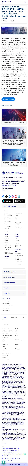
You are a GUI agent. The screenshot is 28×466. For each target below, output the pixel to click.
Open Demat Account (14, 464)
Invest (6, 211)
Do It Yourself (18, 253)
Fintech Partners (8, 247)
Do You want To (18, 250)
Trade (6, 234)
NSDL (9, 460)
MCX (13, 458)
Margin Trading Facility (8, 239)
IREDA (4, 339)
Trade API (7, 249)
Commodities (7, 245)
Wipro (16, 335)
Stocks (6, 231)
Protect (7, 256)
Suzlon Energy (18, 339)
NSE (3, 458)
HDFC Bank (5, 355)
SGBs (16, 215)
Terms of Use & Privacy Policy (9, 448)
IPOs (23, 317)
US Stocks (7, 228)
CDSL (4, 346)
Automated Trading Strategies (9, 253)
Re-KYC (17, 240)
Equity (6, 213)
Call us (4, 190)
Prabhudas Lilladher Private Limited (12, 177)
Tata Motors (17, 328)
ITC (16, 333)
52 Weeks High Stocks (7, 331)
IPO (5, 223)
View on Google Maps (8, 185)
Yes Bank (17, 342)
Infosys (16, 344)
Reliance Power (6, 359)
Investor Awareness (7, 454)
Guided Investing (19, 255)
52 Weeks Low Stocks (7, 335)
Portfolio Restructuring (18, 227)
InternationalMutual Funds (8, 221)
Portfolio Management (18, 258)
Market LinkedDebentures (18, 223)
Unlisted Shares (8, 226)
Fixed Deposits (18, 213)
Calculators (6, 324)
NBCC (16, 346)
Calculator (17, 243)
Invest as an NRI (18, 261)
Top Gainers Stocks (7, 328)
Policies (4, 450)
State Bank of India (7, 342)
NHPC (16, 331)
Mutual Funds (8, 217)
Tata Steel (5, 348)
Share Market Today (18, 246)
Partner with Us (18, 264)
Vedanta (4, 357)
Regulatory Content (7, 452)
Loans (16, 238)
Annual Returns (18, 454)
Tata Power (17, 348)
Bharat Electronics (6, 353)
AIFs (16, 220)
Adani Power (5, 344)
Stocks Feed (5, 337)
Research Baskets (8, 215)
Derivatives (7, 236)
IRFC (4, 351)
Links (3, 446)
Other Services (17, 235)
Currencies (7, 242)
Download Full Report (8, 99)
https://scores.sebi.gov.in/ (8, 392)
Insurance (7, 258)
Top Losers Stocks (6, 333)
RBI (18, 458)
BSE (8, 458)
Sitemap (4, 455)
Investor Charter (13, 450)
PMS (16, 217)
